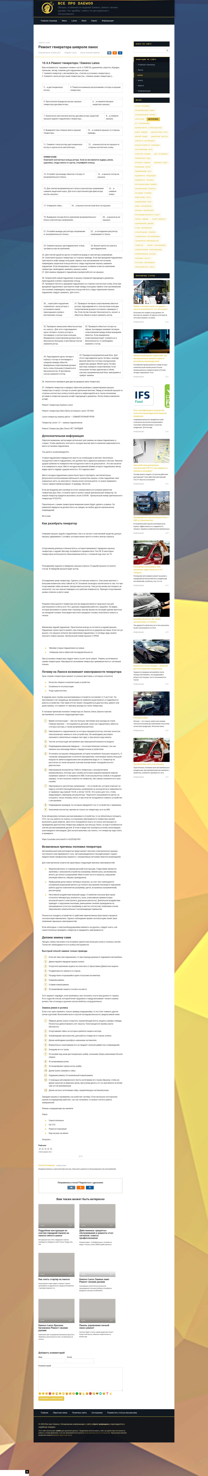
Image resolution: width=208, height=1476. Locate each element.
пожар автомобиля (143, 206)
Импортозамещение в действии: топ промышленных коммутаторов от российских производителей (150, 358)
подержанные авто (143, 202)
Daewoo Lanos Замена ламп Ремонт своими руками (94, 1280)
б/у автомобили (142, 123)
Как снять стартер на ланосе (54, 1279)
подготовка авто (142, 197)
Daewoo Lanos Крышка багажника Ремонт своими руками (53, 1328)
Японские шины (140, 718)
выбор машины (141, 132)
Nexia (64, 21)
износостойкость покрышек (147, 145)
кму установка (161, 154)
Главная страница (49, 21)
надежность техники (144, 180)
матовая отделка (142, 163)
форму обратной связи (63, 1435)
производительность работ (147, 215)
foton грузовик (142, 106)
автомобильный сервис (145, 115)
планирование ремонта (145, 189)
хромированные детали (145, 254)
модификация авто (143, 171)
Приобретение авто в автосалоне (148, 764)
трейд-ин (139, 245)
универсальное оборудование (148, 250)
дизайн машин (141, 137)
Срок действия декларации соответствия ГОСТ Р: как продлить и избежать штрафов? (150, 468)
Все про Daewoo (75, 3)
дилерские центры (159, 137)
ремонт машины (141, 219)
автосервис (153, 119)
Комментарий (44, 1366)
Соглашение (96, 1413)
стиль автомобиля (143, 228)
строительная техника (145, 232)
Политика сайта (79, 1413)
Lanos (74, 21)
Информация (108, 21)
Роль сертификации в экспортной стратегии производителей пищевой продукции (149, 413)
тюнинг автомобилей (156, 245)
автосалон (139, 119)
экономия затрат (142, 258)
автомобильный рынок (145, 110)
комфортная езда (142, 158)
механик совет (161, 163)
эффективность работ (145, 267)
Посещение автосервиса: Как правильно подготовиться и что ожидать (147, 570)
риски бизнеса (159, 219)
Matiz (84, 21)
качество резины (142, 154)
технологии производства (147, 241)
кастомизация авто (144, 150)
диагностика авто (159, 132)
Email (69, 1357)
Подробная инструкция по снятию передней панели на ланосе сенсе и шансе (53, 1233)
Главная (44, 1413)
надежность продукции (145, 176)
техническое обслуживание (147, 237)
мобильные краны (142, 167)
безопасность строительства (148, 128)
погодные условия (143, 193)
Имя (40, 1357)
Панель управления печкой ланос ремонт (94, 1326)
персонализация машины (146, 184)
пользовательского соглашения (97, 1433)
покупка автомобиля (144, 210)
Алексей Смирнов (46, 1165)
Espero (94, 21)
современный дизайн (144, 224)
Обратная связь (60, 1413)
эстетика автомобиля (145, 263)
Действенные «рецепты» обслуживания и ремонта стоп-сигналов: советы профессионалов (96, 1234)
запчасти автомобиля (145, 141)
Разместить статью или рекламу (122, 1413)
